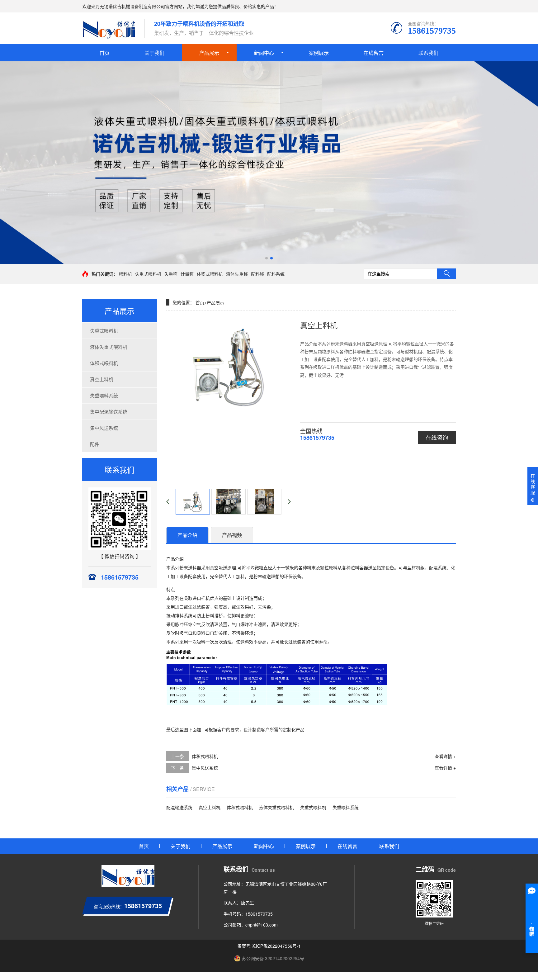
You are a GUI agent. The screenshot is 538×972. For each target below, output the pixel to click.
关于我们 (154, 52)
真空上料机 (101, 379)
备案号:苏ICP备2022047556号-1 (269, 946)
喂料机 (125, 274)
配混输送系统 (179, 807)
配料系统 (276, 274)
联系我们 (428, 52)
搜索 (446, 273)
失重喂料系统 (104, 395)
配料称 (257, 274)
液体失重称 (237, 274)
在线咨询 (437, 437)
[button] (266, 258)
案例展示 (319, 52)
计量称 (187, 274)
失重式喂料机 (148, 274)
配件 (94, 444)
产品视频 (232, 534)
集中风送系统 (104, 427)
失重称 (170, 274)
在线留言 (374, 52)
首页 (105, 52)
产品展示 (209, 52)
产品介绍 (187, 534)
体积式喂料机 (210, 274)
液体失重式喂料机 (108, 347)
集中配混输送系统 (108, 411)
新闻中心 (264, 52)
